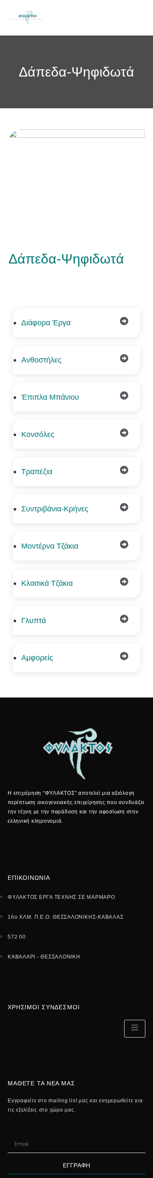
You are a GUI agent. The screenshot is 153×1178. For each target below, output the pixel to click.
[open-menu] (140, 17)
